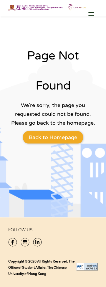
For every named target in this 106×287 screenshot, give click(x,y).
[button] (91, 14)
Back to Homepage (53, 137)
